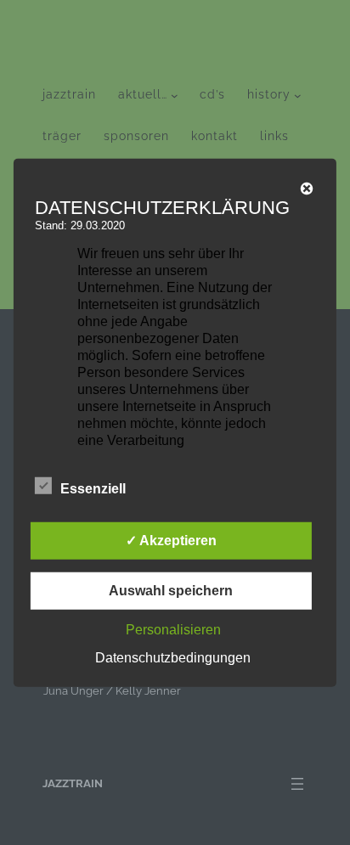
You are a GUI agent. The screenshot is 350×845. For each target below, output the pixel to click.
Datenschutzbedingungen (173, 658)
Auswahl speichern (171, 590)
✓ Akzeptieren (171, 540)
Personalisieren (173, 629)
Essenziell (93, 489)
